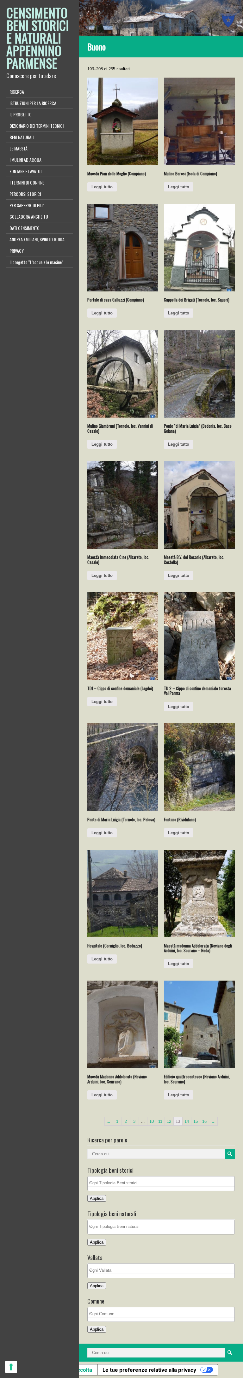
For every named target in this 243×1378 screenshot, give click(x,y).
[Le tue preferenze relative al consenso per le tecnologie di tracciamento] (11, 1367)
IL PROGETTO (20, 114)
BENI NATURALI (21, 137)
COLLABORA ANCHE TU (28, 216)
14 (186, 1121)
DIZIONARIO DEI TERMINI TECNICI (36, 125)
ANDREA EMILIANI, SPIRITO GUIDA (37, 239)
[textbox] (162, 1183)
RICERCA (16, 91)
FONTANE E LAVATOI (25, 171)
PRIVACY (16, 250)
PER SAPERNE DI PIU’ (26, 205)
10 (151, 1121)
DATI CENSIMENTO (24, 228)
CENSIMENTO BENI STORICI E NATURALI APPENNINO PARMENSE (37, 38)
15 (195, 1121)
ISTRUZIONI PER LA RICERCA (32, 103)
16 (204, 1121)
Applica (96, 1198)
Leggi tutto (102, 187)
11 (160, 1121)
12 (169, 1121)
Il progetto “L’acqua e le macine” (36, 262)
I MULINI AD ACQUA (25, 159)
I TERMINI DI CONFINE (26, 182)
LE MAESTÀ (18, 148)
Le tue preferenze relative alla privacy (149, 1370)
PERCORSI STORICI (25, 194)
